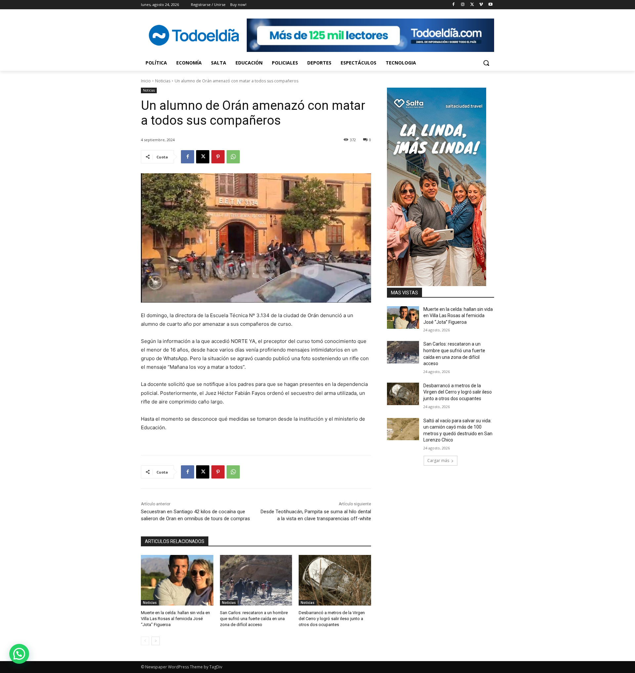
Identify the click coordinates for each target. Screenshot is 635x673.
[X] (472, 5)
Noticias (162, 81)
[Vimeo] (481, 5)
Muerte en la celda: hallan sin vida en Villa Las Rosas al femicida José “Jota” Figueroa (175, 618)
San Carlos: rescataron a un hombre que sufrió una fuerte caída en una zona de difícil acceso (254, 618)
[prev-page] (145, 641)
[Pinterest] (218, 156)
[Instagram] (463, 5)
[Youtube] (490, 5)
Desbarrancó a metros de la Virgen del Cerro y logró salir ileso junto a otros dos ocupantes (332, 618)
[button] (486, 63)
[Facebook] (453, 5)
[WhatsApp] (233, 156)
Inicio (146, 81)
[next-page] (155, 641)
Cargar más (438, 460)
